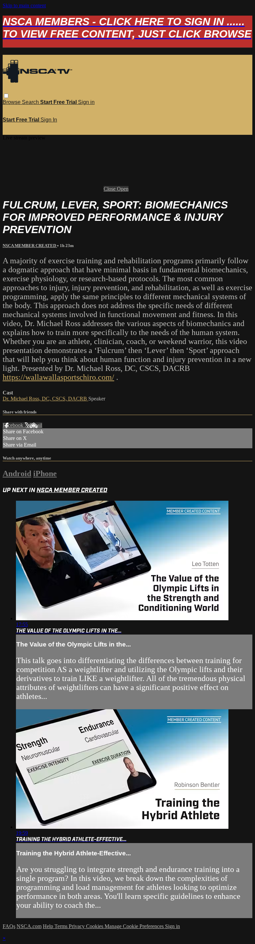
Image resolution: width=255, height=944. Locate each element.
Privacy (77, 926)
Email (36, 425)
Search (31, 102)
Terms (61, 926)
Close (110, 189)
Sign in (86, 102)
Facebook (14, 425)
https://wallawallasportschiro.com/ (58, 377)
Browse (12, 102)
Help (48, 926)
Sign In (49, 120)
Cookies (95, 926)
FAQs (9, 926)
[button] (6, 96)
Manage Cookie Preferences (135, 926)
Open (122, 189)
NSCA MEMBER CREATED (30, 245)
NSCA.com (29, 926)
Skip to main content (24, 5)
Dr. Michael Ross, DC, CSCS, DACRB (45, 398)
